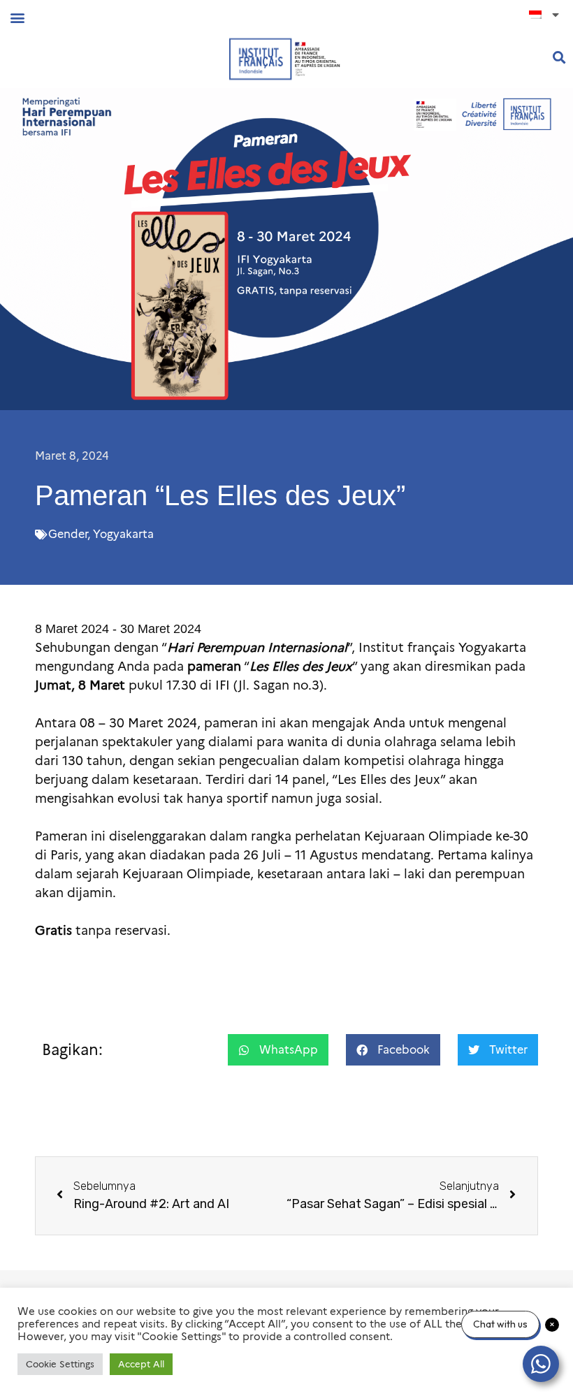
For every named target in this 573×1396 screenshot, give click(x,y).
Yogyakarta (123, 534)
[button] (17, 17)
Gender (67, 534)
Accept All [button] (141, 1363)
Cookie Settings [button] (60, 1363)
